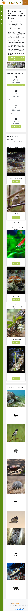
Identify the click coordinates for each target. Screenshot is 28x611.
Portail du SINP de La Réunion (22, 602)
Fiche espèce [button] (16, 181)
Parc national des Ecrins (18, 609)
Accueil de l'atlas (11, 602)
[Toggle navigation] (3, 2)
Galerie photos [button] (16, 126)
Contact (23, 603)
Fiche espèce (16, 399)
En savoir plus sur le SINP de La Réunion (16, 58)
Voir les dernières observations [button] (16, 85)
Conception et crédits (16, 603)
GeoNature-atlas (17, 608)
